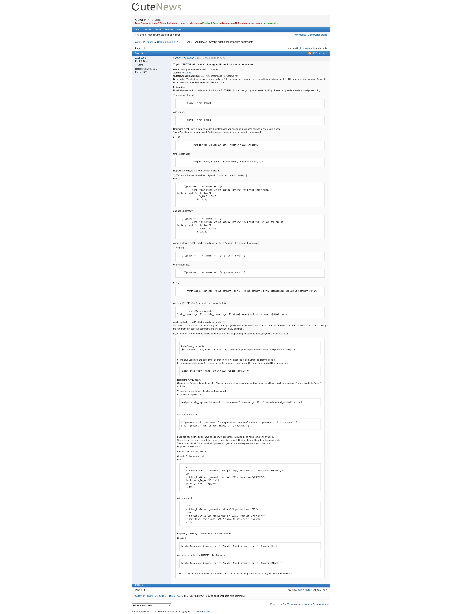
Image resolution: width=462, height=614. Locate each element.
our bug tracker (271, 23)
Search (158, 29)
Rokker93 (186, 72)
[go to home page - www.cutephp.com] (156, 4)
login (299, 48)
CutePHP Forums (148, 19)
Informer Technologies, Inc (317, 604)
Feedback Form (210, 23)
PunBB (286, 604)
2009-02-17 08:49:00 (183, 58)
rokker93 (140, 58)
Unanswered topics (317, 35)
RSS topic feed (319, 53)
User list (147, 29)
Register (169, 29)
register (309, 48)
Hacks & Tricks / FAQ (168, 42)
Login (179, 29)
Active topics (300, 35)
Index (137, 29)
